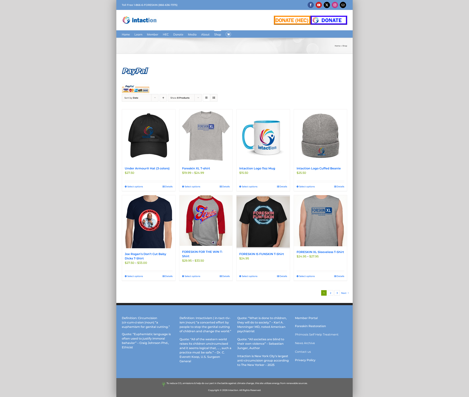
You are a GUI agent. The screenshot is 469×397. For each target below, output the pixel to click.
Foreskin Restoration (310, 326)
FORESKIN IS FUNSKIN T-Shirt (261, 254)
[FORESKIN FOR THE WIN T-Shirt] (206, 220)
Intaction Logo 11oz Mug (257, 168)
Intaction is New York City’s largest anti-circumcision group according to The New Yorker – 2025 (263, 360)
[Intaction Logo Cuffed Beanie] (320, 136)
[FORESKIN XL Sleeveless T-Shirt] (320, 220)
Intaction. (233, 390)
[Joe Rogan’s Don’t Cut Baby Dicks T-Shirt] (148, 221)
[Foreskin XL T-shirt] (206, 136)
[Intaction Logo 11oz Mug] (263, 136)
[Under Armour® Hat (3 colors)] (148, 136)
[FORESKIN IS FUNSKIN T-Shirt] (263, 221)
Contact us (303, 351)
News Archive (305, 343)
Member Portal (306, 318)
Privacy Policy (305, 360)
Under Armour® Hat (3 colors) (147, 168)
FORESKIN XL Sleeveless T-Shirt (320, 252)
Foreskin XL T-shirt (196, 168)
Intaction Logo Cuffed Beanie (319, 168)
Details (169, 186)
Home (337, 46)
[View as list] (213, 97)
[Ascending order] (163, 98)
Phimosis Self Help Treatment (317, 334)
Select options (135, 186)
